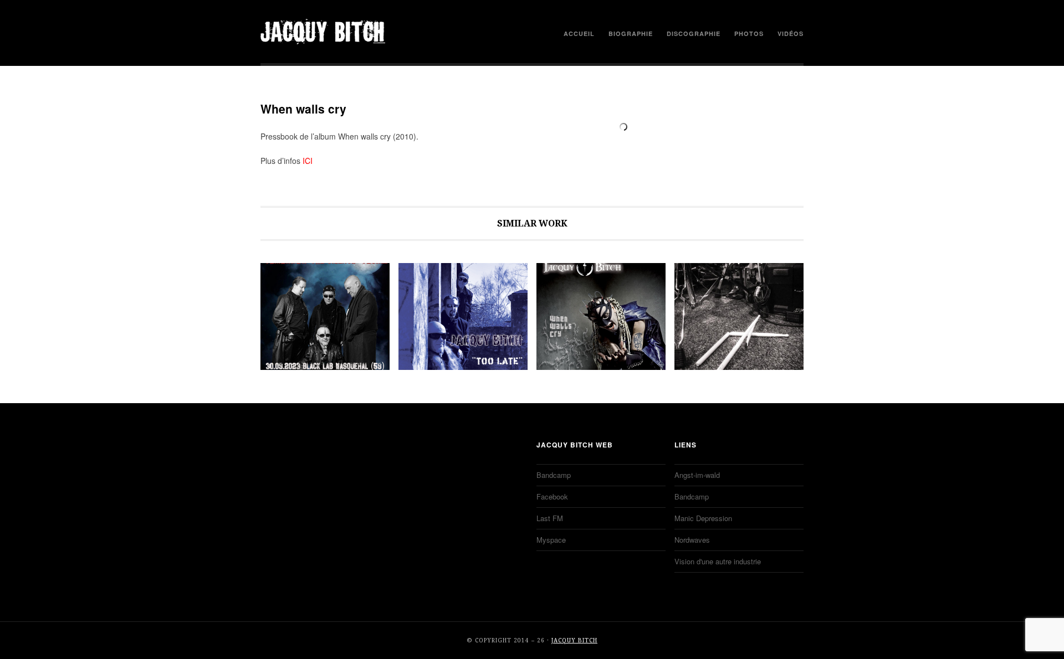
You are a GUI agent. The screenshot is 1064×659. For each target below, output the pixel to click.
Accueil (579, 33)
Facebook (552, 496)
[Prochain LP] (739, 316)
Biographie (630, 33)
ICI (308, 160)
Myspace (551, 539)
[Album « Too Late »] (463, 316)
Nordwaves (692, 539)
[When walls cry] (601, 316)
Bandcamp (553, 475)
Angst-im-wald (697, 475)
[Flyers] (325, 316)
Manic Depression (703, 518)
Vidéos (790, 33)
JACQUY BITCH (322, 31)
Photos (749, 33)
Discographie (693, 33)
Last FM (549, 518)
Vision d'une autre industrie (717, 561)
